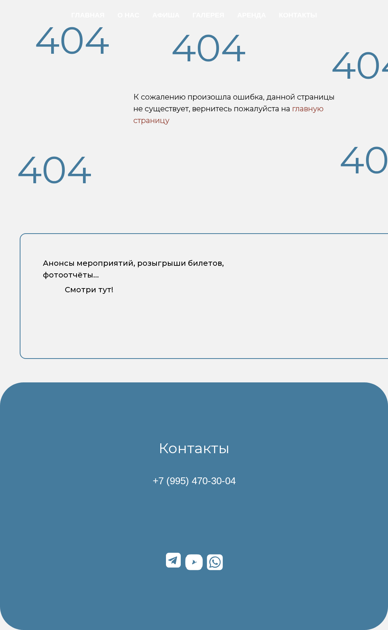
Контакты (298, 15)
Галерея (208, 15)
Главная (88, 15)
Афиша (166, 15)
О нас (128, 15)
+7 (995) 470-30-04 (194, 481)
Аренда (251, 15)
